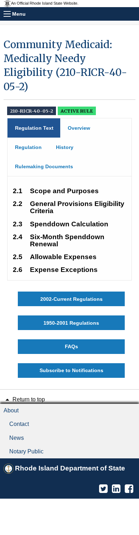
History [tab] (64, 147)
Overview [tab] (79, 128)
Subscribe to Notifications (71, 370)
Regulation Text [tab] (34, 128)
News (16, 438)
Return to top (28, 399)
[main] (69, 208)
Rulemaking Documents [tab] (44, 166)
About (11, 410)
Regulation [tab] (28, 147)
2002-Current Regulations (71, 299)
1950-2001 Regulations (71, 323)
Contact (19, 424)
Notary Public (26, 451)
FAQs (71, 346)
